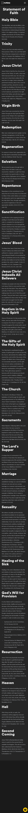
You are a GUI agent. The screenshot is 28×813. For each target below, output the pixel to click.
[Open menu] (25, 3)
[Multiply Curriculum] (5, 3)
